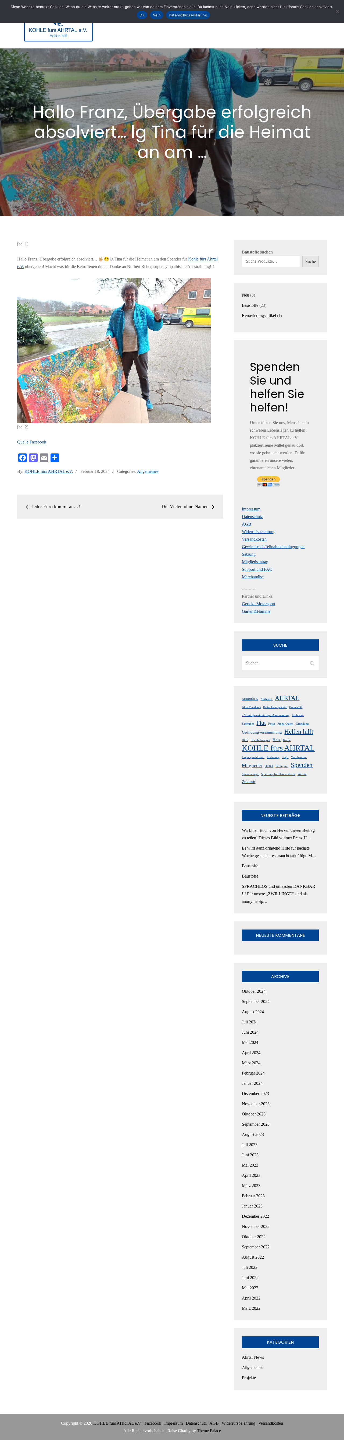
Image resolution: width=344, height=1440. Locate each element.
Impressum (251, 509)
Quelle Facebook (31, 442)
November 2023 (256, 1103)
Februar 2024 (253, 1073)
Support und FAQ (257, 569)
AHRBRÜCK (250, 699)
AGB (246, 524)
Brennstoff (295, 707)
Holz (277, 740)
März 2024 (251, 1063)
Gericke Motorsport (258, 603)
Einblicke (298, 715)
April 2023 (251, 1175)
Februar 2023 (253, 1195)
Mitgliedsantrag (255, 561)
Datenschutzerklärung (188, 15)
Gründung (302, 723)
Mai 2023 (250, 1165)
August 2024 (253, 1011)
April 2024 (251, 1052)
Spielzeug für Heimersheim (278, 774)
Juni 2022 (250, 1277)
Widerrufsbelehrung (258, 531)
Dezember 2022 (255, 1216)
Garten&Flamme (256, 611)
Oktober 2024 (254, 991)
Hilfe (245, 740)
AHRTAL (287, 697)
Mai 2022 (250, 1288)
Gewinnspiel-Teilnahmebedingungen (273, 546)
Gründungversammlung (262, 732)
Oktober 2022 (254, 1236)
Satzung (249, 554)
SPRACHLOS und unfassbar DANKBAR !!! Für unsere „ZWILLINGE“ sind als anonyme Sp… (278, 894)
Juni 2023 (250, 1155)
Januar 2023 (252, 1206)
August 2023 (253, 1134)
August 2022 (253, 1257)
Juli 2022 (249, 1267)
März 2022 (251, 1308)
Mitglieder (252, 765)
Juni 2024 (250, 1032)
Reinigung (281, 766)
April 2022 (251, 1298)
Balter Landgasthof (275, 707)
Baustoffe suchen (257, 252)
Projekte (249, 1377)
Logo (285, 757)
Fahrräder (248, 723)
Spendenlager (250, 774)
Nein (157, 15)
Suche (310, 261)
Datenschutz (252, 516)
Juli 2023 (249, 1144)
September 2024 (256, 1001)
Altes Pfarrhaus (251, 707)
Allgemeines (147, 471)
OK (142, 15)
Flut (261, 723)
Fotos (271, 723)
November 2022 (256, 1226)
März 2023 (251, 1185)
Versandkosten (254, 539)
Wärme (302, 774)
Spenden (302, 764)
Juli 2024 (249, 1022)
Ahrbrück (266, 699)
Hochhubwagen (260, 740)
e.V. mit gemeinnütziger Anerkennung (265, 715)
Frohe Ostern (285, 723)
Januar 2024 (252, 1083)
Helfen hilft (298, 731)
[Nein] (337, 11)
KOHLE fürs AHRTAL (278, 748)
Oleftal (269, 766)
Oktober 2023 (254, 1114)
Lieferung (273, 757)
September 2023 (256, 1124)
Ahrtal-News (253, 1357)
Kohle (287, 740)
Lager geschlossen (253, 757)
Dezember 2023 (255, 1093)
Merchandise (253, 577)
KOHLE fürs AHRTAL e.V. (48, 471)
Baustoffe (250, 866)
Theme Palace (209, 1430)
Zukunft (248, 782)
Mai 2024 (250, 1042)
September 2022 (256, 1247)
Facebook (153, 1423)
